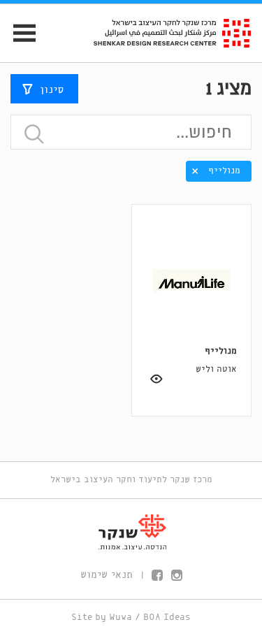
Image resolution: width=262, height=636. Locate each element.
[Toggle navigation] (18, 33)
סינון (52, 90)
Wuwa (120, 617)
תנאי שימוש (106, 575)
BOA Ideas (167, 617)
